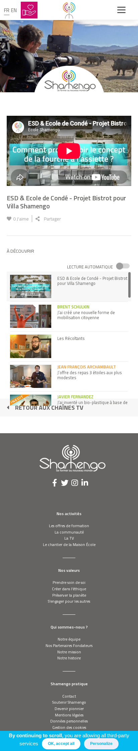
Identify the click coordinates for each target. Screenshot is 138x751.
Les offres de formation (69, 526)
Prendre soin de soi (69, 582)
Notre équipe (69, 639)
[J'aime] (9, 218)
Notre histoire (69, 658)
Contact (69, 696)
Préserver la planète (69, 595)
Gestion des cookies (69, 727)
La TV (69, 538)
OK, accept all (61, 743)
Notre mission (69, 652)
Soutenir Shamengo (69, 702)
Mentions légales (69, 715)
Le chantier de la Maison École (69, 544)
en (14, 10)
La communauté (69, 532)
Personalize (101, 743)
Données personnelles (69, 721)
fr (6, 10)
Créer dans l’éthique (69, 589)
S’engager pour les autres (69, 601)
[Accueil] (69, 10)
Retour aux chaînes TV (49, 407)
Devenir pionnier (69, 708)
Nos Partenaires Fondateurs (69, 645)
